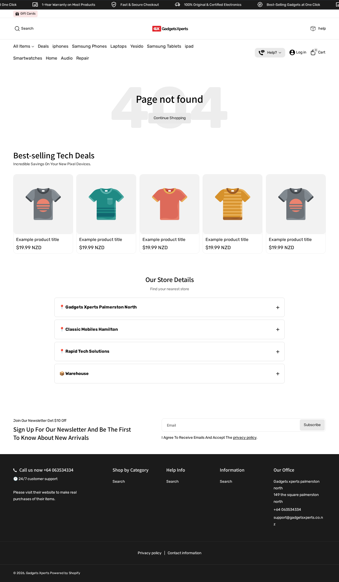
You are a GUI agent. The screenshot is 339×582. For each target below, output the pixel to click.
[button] (23, 29)
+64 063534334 (58, 470)
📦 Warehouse (74, 373)
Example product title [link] (37, 239)
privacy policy (244, 437)
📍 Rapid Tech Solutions (84, 351)
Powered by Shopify (65, 573)
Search (119, 481)
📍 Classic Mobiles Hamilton (88, 329)
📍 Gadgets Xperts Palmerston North (98, 307)
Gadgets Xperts (37, 573)
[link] (25, 13)
